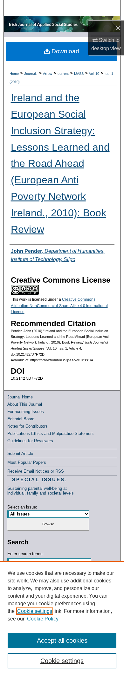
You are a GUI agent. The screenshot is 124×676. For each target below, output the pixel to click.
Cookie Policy (43, 618)
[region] (62, 618)
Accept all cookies (62, 640)
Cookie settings (34, 611)
